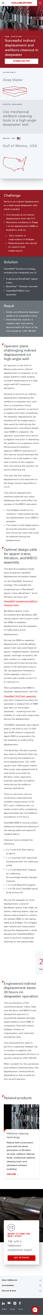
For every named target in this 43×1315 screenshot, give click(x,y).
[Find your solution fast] (35, 1310)
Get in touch (21, 1258)
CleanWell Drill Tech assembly (20, 696)
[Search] (40, 3)
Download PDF (21, 61)
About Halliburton (9, 1280)
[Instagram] (14, 1303)
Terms (20, 1309)
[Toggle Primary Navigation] (3, 3)
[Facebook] (20, 1303)
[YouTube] (9, 1303)
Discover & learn (9, 1291)
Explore (12, 1175)
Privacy (12, 1309)
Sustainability (8, 1285)
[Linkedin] (3, 1303)
